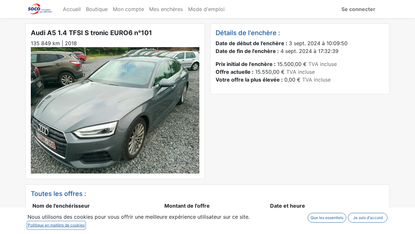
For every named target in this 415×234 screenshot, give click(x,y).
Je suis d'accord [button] (368, 217)
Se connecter (358, 9)
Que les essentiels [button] (327, 217)
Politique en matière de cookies (56, 225)
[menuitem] (71, 9)
